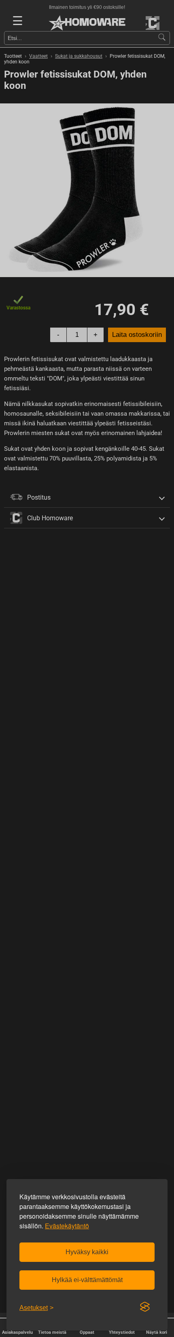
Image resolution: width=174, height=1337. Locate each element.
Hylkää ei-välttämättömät (87, 1279)
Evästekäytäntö (67, 1225)
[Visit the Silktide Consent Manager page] (145, 1307)
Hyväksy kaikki (87, 1252)
